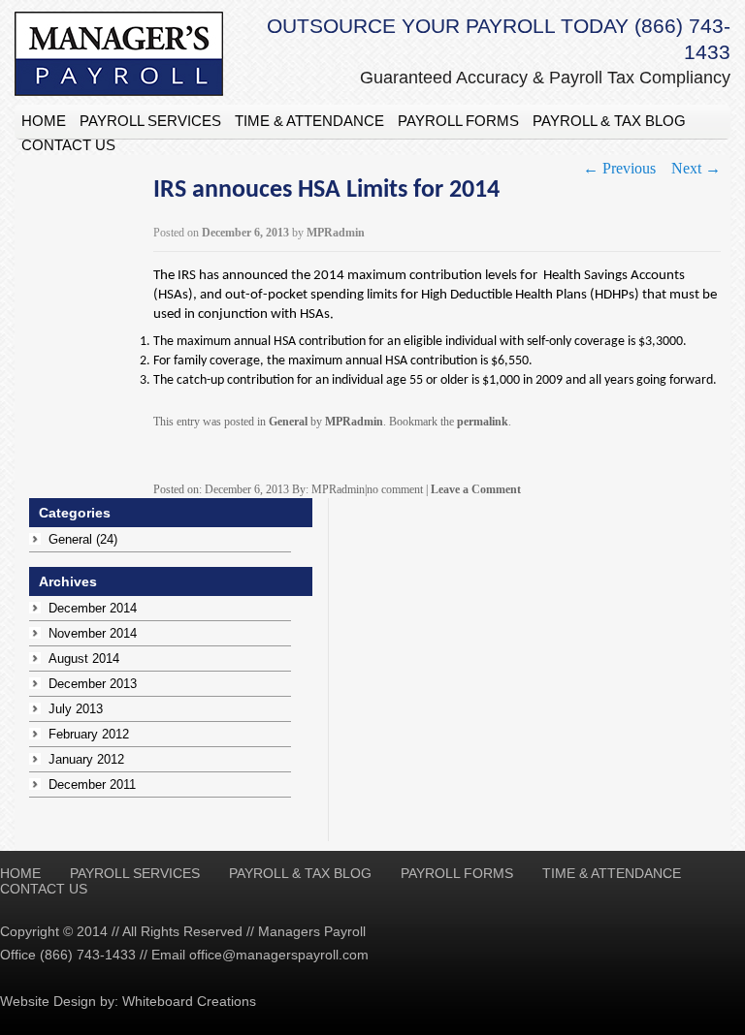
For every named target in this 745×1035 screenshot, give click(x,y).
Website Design (48, 1001)
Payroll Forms (458, 120)
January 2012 (86, 759)
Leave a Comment (476, 489)
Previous (619, 168)
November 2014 (93, 633)
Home (43, 120)
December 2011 (92, 784)
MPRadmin (336, 232)
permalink (482, 421)
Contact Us (68, 145)
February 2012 (89, 734)
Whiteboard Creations (189, 1001)
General (288, 421)
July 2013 (76, 709)
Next (696, 168)
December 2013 (93, 683)
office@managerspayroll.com (279, 954)
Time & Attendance (309, 120)
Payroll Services (150, 120)
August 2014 (84, 658)
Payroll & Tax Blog (609, 120)
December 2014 (93, 608)
